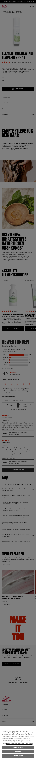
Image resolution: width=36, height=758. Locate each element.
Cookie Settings (18, 747)
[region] (18, 742)
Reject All (18, 751)
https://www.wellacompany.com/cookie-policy (19, 743)
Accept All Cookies (18, 755)
